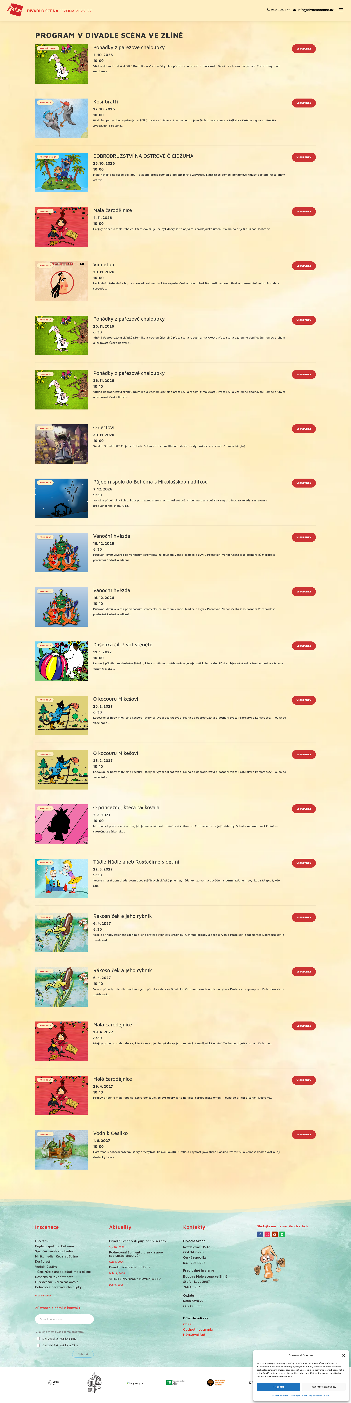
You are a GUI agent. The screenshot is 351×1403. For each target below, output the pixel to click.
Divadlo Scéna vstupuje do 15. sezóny (137, 1241)
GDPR (187, 1324)
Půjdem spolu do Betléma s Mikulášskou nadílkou (150, 482)
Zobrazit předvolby (324, 1386)
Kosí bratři (105, 102)
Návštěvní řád (194, 1334)
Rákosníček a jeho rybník (122, 916)
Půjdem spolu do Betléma (54, 1246)
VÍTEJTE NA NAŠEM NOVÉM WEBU (135, 1279)
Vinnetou (103, 264)
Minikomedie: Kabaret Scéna (56, 1256)
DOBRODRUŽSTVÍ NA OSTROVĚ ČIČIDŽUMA (143, 156)
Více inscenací (43, 1295)
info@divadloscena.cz (316, 9)
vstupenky (304, 48)
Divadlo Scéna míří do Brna (129, 1267)
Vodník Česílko (110, 1133)
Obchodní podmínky (198, 1329)
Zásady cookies (280, 1395)
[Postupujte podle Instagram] (267, 1234)
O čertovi (103, 427)
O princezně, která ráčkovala (126, 807)
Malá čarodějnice (112, 210)
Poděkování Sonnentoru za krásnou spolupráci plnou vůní (136, 1253)
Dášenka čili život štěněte (122, 644)
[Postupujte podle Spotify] (282, 1234)
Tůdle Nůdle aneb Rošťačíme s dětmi (136, 862)
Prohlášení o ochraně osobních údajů (309, 1395)
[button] (344, 1355)
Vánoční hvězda (111, 536)
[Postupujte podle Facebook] (260, 1234)
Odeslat (83, 1354)
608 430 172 (280, 9)
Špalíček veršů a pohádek (54, 1251)
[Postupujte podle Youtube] (275, 1234)
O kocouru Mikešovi (115, 699)
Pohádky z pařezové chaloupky (129, 47)
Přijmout (278, 1386)
